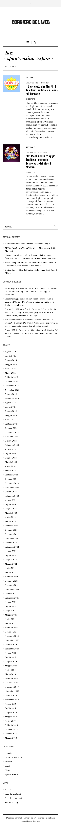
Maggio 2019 (11, 716)
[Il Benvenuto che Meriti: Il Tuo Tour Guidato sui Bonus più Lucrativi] (11, 83)
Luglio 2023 (10, 504)
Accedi (8, 789)
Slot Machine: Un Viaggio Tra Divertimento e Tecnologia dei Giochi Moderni (40, 161)
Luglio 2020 (10, 657)
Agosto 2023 (10, 500)
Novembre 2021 (12, 589)
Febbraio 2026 (11, 377)
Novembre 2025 (12, 389)
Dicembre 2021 (12, 585)
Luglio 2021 (10, 606)
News (7, 770)
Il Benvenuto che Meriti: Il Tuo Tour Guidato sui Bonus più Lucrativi (42, 90)
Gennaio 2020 (11, 682)
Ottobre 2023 (11, 491)
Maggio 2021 (11, 614)
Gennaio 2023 (11, 529)
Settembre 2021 (12, 597)
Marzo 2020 (10, 674)
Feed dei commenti (13, 798)
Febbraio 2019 (11, 725)
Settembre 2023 (12, 495)
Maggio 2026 (11, 364)
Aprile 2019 (10, 720)
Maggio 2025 (11, 415)
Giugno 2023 (11, 508)
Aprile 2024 (10, 466)
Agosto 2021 (10, 602)
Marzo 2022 (10, 572)
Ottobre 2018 (11, 733)
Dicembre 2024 (12, 432)
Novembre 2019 (12, 691)
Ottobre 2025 (11, 394)
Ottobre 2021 (11, 593)
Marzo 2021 (10, 623)
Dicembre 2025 (12, 385)
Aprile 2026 (10, 368)
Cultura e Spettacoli (13, 757)
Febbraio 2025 (11, 423)
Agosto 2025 (10, 402)
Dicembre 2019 (12, 686)
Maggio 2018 (11, 737)
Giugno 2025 (11, 411)
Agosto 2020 (10, 652)
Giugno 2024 (11, 457)
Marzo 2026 (10, 372)
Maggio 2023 (11, 512)
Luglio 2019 (10, 708)
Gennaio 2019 (11, 729)
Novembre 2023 (12, 487)
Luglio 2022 (10, 555)
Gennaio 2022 (11, 580)
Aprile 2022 (10, 568)
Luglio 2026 (10, 355)
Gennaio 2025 (11, 428)
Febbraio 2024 (11, 474)
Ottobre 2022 (11, 542)
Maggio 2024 (11, 461)
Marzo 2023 (10, 521)
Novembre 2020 (12, 640)
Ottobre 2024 (11, 440)
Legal (7, 765)
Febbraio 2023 (11, 525)
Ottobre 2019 (11, 695)
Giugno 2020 (11, 661)
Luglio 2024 (10, 453)
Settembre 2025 (12, 398)
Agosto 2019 (10, 703)
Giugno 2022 (11, 559)
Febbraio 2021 (11, 627)
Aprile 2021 (10, 618)
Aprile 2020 (10, 669)
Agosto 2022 (10, 551)
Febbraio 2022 (11, 576)
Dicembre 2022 (12, 534)
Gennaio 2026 (11, 381)
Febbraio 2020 (11, 678)
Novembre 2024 (12, 436)
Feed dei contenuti (13, 793)
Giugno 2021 (11, 610)
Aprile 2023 (10, 517)
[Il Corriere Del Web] (30, 22)
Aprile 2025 (10, 419)
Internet (45, 83)
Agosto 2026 (10, 351)
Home (5, 66)
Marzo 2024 (10, 470)
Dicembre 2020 (12, 635)
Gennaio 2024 (11, 478)
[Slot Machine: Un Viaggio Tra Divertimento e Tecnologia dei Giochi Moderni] (11, 153)
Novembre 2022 (12, 538)
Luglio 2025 (10, 406)
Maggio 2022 (11, 563)
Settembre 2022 (12, 546)
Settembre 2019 (12, 699)
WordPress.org (11, 802)
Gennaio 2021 (11, 631)
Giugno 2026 (11, 360)
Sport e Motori (11, 774)
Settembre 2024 (12, 444)
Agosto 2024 (10, 449)
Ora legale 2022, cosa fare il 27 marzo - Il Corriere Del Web (31, 309)
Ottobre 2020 (11, 644)
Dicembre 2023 (12, 483)
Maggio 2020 (11, 665)
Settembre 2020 (12, 648)
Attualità (8, 753)
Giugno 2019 (11, 712)
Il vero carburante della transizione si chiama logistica (28, 243)
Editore (31, 99)
